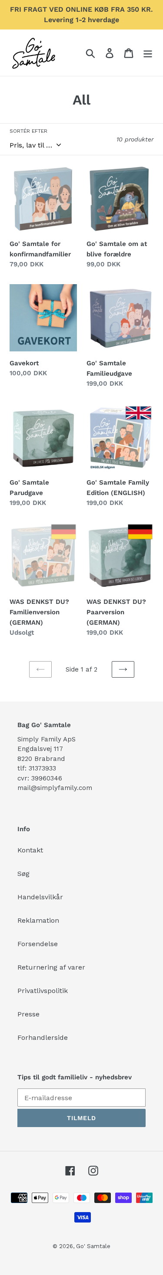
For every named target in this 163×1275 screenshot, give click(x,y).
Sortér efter (28, 131)
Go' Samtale (93, 1246)
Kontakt (30, 850)
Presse (28, 1014)
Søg (23, 873)
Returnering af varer (51, 967)
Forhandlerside (42, 1037)
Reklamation (38, 920)
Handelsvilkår (40, 897)
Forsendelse (37, 944)
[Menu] (147, 52)
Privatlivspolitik (42, 991)
